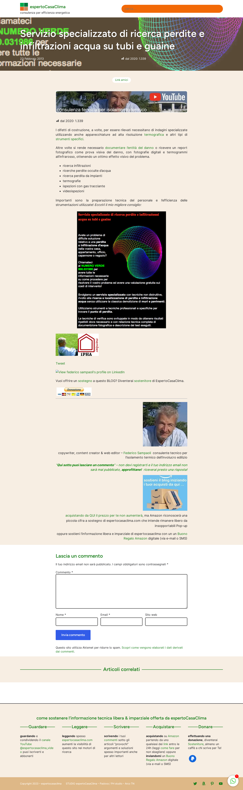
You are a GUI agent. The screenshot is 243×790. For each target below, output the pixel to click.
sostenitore (142, 381)
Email (105, 614)
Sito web (151, 614)
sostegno (85, 381)
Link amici (121, 80)
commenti (110, 740)
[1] (233, 782)
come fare (167, 748)
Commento (64, 572)
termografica (154, 134)
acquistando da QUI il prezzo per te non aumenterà (103, 515)
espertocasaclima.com (77, 740)
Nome (61, 614)
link (165, 744)
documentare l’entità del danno (129, 148)
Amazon (173, 736)
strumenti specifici (69, 139)
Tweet (60, 363)
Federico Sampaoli (137, 453)
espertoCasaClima (48, 6)
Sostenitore (196, 744)
